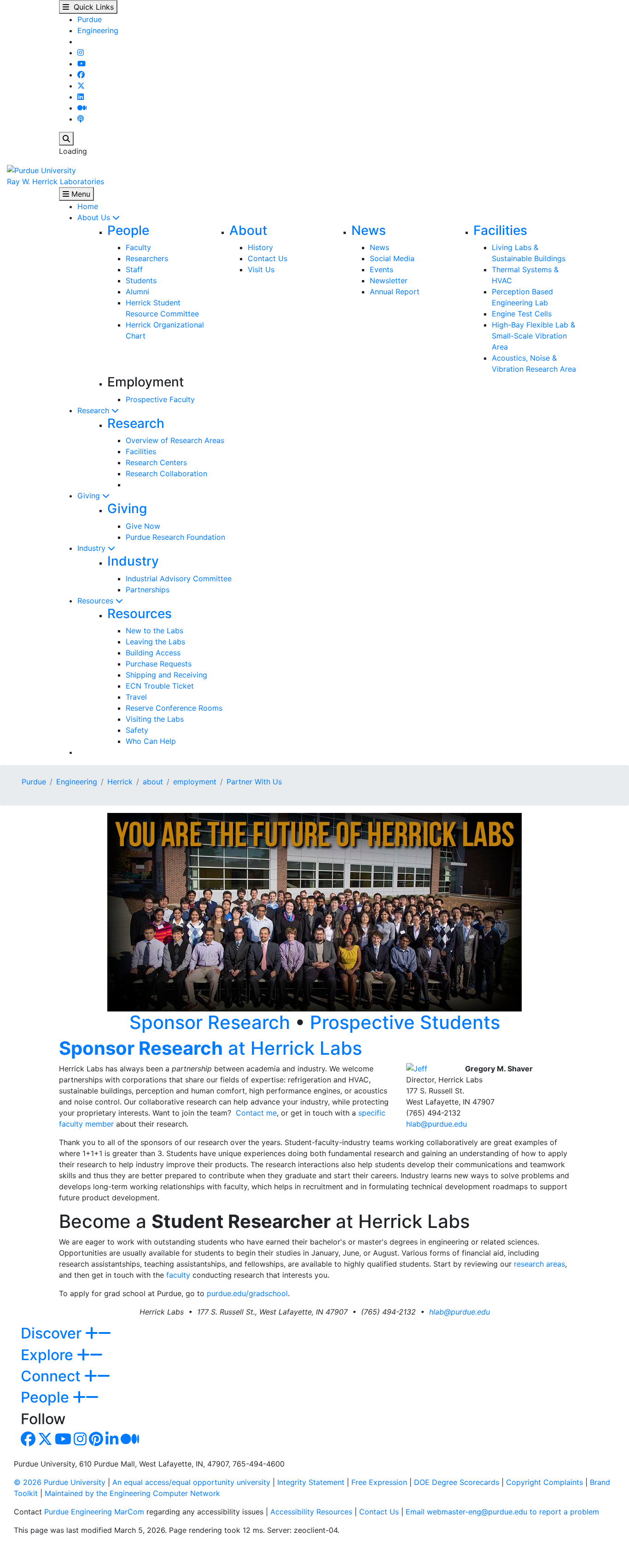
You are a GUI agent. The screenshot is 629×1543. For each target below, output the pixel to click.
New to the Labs (154, 630)
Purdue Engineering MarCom (94, 1511)
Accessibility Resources (311, 1511)
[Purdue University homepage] (41, 169)
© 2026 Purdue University (59, 1482)
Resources (96, 600)
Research (94, 410)
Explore (49, 1355)
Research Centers (156, 462)
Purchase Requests (159, 663)
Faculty (138, 247)
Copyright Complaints (544, 1482)
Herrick (120, 781)
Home (87, 206)
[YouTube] (81, 63)
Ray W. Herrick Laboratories (55, 181)
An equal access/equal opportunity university (191, 1482)
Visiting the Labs (155, 719)
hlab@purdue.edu (436, 1123)
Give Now (143, 526)
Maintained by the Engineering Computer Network (132, 1493)
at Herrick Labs (210, 1048)
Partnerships (147, 589)
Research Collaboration (166, 473)
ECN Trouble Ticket (160, 685)
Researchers (147, 258)
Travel (136, 696)
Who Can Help (151, 741)
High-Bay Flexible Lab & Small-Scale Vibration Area (533, 335)
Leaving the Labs (155, 641)
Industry (92, 548)
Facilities (500, 230)
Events (381, 269)
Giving (89, 495)
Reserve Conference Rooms (174, 708)
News (368, 230)
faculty (178, 1275)
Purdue (89, 19)
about (153, 781)
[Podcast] (80, 118)
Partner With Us (254, 781)
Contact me (256, 1112)
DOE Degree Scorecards (456, 1482)
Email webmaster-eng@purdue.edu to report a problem (502, 1511)
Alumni (137, 291)
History (260, 247)
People (128, 230)
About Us (94, 217)
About (248, 230)
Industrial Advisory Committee (179, 578)
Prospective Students (405, 1022)
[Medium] (82, 107)
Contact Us (267, 258)
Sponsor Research (209, 1022)
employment (194, 781)
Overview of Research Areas (175, 440)
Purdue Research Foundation (175, 537)
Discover (53, 1333)
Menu (79, 194)
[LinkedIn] (80, 96)
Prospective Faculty (160, 399)
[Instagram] (80, 52)
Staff (134, 269)
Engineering (97, 30)
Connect (52, 1376)
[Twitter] (81, 85)
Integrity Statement (310, 1482)
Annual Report (394, 291)
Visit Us (261, 269)
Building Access (153, 652)
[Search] (66, 139)
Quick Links (91, 7)
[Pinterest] (96, 1441)
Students (141, 280)
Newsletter (389, 280)
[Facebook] (81, 74)
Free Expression (379, 1482)
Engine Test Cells (522, 313)
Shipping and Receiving (166, 674)
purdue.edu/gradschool (247, 1293)
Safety (137, 730)
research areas (539, 1263)
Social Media (392, 258)
